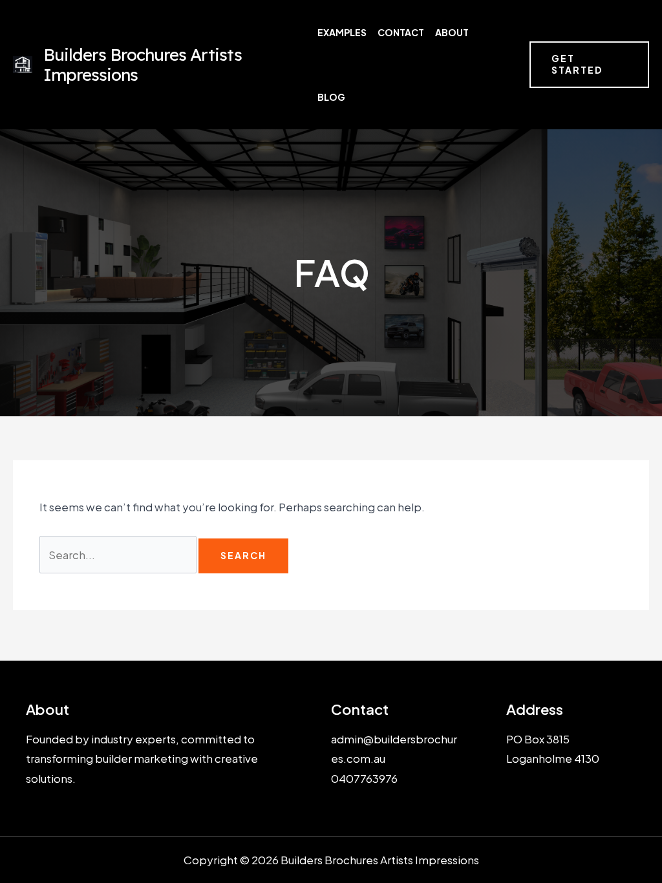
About (452, 32)
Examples (342, 32)
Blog (331, 97)
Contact (401, 32)
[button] (589, 64)
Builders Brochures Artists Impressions (142, 64)
